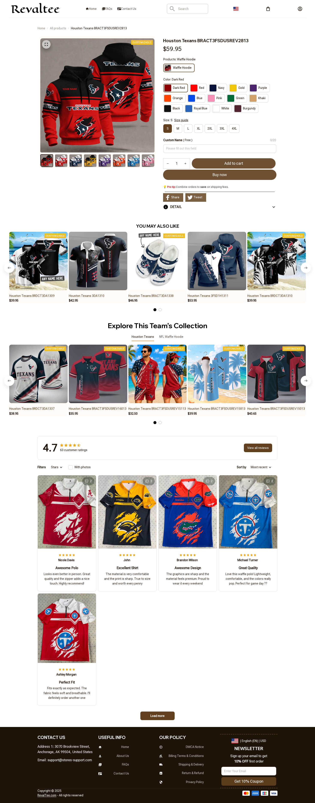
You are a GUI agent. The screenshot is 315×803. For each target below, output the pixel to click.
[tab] (155, 309)
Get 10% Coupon (248, 781)
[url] (70, 760)
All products (58, 28)
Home (41, 28)
